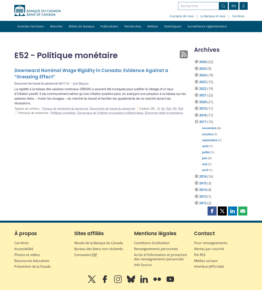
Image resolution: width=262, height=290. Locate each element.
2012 (203, 203)
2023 (203, 82)
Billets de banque (81, 26)
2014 (203, 189)
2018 (203, 115)
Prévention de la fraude (32, 266)
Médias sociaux (206, 260)
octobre (207, 134)
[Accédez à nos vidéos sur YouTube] (170, 282)
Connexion (85, 255)
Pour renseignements (211, 243)
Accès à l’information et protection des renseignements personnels (160, 257)
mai (204, 164)
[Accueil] (37, 10)
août (205, 146)
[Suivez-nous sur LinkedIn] (144, 282)
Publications (109, 26)
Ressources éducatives (32, 260)
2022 (203, 88)
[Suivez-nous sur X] (92, 282)
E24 (169, 108)
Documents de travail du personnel (112, 108)
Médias (152, 26)
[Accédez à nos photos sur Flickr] (157, 282)
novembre (209, 128)
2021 (203, 95)
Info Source (143, 265)
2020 (203, 102)
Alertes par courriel (209, 249)
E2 (163, 108)
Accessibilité (23, 249)
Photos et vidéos (27, 255)
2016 (203, 176)
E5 (175, 108)
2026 (203, 62)
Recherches (132, 26)
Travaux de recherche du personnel (65, 108)
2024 (203, 75)
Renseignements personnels (156, 249)
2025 (203, 68)
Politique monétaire (63, 113)
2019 (203, 108)
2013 (203, 196)
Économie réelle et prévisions (164, 113)
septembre (209, 140)
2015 (203, 183)
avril (205, 170)
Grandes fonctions (30, 26)
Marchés (56, 26)
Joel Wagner (80, 83)
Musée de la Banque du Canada (98, 243)
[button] (212, 211)
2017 (203, 122)
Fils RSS (200, 255)
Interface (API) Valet (209, 266)
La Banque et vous (213, 16)
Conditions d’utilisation (152, 243)
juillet (206, 152)
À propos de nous (182, 16)
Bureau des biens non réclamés (98, 249)
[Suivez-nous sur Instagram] (118, 282)
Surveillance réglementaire (207, 26)
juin (204, 158)
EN (234, 6)
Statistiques (172, 26)
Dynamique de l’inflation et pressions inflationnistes (110, 113)
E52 (180, 108)
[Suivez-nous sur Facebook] (105, 282)
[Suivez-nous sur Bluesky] (131, 282)
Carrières (238, 16)
